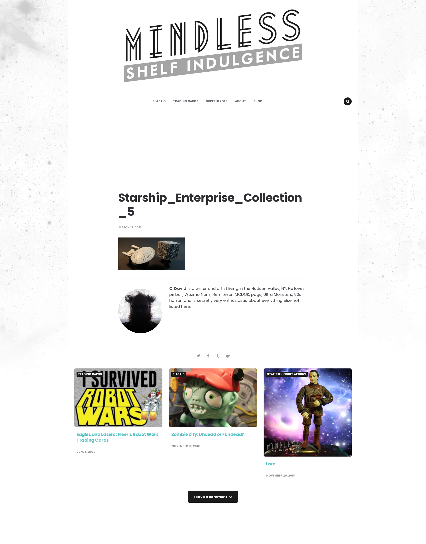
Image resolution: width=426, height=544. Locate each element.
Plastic (159, 101)
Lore (270, 464)
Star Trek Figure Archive (286, 374)
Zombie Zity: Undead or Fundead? (207, 434)
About (240, 101)
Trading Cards (185, 101)
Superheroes (216, 101)
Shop (257, 101)
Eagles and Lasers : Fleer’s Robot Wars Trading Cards (117, 437)
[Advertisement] (213, 146)
